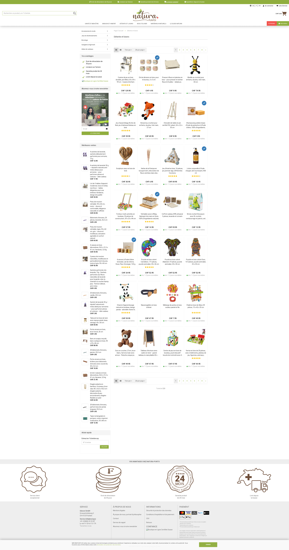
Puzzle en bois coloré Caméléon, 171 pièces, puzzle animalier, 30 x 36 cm (149, 262)
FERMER (208, 544)
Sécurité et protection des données (158, 510)
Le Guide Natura (176, 23)
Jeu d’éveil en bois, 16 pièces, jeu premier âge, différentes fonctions (172, 171)
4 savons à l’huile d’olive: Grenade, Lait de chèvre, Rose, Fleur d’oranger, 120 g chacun (125, 262)
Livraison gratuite (173, 2)
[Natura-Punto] (146, 15)
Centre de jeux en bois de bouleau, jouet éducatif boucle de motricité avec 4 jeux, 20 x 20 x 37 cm (172, 353)
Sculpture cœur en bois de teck (125, 170)
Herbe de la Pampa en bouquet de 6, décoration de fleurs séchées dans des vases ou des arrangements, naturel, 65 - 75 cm (149, 171)
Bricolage (85, 40)
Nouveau (283, 23)
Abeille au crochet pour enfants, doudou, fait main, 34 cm (195, 79)
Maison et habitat (109, 23)
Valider (104, 447)
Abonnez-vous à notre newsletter (125, 526)
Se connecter (268, 6)
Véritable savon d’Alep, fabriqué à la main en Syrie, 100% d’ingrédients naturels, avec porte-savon (149, 216)
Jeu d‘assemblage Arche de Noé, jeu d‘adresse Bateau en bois (125, 125)
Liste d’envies (282, 6)
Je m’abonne (95, 133)
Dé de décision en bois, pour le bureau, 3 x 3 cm (149, 78)
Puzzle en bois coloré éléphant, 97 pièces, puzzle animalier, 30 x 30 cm (172, 262)
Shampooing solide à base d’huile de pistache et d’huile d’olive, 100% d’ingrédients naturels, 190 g (196, 125)
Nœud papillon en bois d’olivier (149, 306)
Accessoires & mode (88, 31)
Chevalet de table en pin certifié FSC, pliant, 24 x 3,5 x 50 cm (172, 125)
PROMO (272, 23)
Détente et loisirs (126, 23)
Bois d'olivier (142, 23)
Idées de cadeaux (87, 49)
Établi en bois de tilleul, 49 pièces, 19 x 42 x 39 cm (196, 306)
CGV (147, 518)
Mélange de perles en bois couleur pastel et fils (172, 306)
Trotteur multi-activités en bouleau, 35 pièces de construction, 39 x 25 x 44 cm (125, 216)
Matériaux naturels (158, 23)
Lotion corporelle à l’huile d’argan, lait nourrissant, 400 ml (196, 171)
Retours (149, 522)
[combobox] (140, 50)
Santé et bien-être (92, 23)
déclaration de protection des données (109, 545)
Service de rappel (119, 522)
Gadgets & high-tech (88, 45)
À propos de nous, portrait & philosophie (127, 514)
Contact (116, 518)
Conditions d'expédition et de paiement (160, 514)
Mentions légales (119, 510)
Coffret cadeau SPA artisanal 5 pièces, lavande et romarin (172, 215)
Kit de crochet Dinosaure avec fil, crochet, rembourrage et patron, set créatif (195, 216)
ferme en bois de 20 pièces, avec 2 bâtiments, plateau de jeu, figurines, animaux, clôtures (195, 353)
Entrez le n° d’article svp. (90, 438)
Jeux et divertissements (89, 36)
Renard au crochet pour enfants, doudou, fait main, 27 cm (149, 125)
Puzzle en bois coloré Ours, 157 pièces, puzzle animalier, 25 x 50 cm (195, 262)
